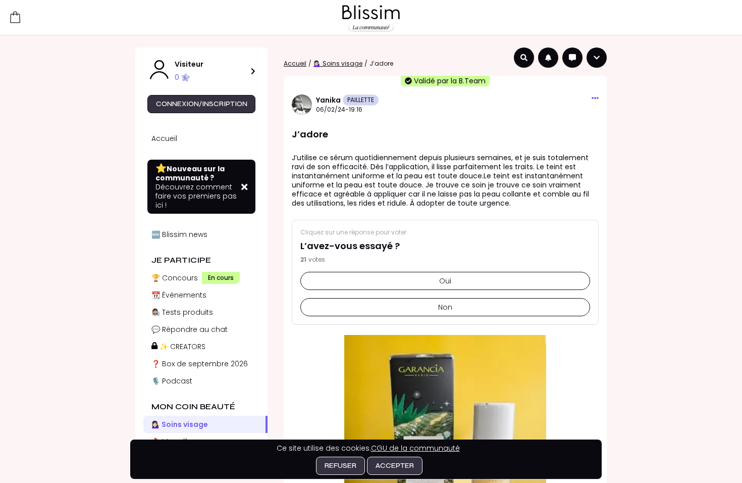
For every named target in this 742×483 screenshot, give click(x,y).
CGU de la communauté (415, 448)
